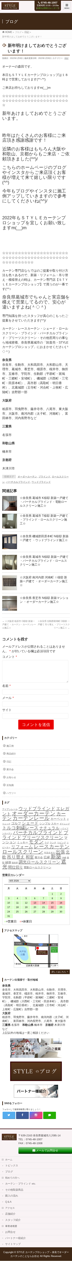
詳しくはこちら (59, 972)
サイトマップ (13, 1244)
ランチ (53, 842)
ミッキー (22, 842)
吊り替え (16, 856)
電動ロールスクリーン (37, 867)
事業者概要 (11, 1226)
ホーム (8, 1159)
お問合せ (10, 1232)
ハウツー (11, 793)
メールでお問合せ (46, 1150)
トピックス (11, 1165)
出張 (60, 851)
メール (8, 698)
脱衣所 (15, 863)
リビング (61, 842)
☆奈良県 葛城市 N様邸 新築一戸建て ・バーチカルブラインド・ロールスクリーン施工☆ (44, 560)
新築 (56, 856)
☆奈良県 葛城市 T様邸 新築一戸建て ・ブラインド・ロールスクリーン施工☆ (44, 519)
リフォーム (22, 846)
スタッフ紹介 (13, 1220)
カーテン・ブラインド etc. (20, 1183)
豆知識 (10, 785)
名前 (6, 686)
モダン (36, 841)
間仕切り (15, 867)
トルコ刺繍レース (20, 827)
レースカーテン (52, 846)
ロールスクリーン (22, 851)
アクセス (10, 1208)
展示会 (10, 769)
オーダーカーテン (27, 476)
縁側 (8, 862)
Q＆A (8, 1201)
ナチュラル (49, 828)
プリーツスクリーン (42, 837)
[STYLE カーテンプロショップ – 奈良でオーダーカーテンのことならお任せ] (10, 7)
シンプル (44, 823)
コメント (9, 657)
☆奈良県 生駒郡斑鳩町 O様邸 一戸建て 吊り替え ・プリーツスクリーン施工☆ (54, 624)
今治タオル (49, 852)
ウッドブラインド (41, 482)
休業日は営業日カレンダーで (48, 8)
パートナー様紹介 (15, 1238)
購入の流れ (11, 1195)
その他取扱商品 (14, 1189)
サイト (7, 710)
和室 (30, 857)
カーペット (58, 819)
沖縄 (64, 858)
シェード (30, 823)
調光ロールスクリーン (39, 862)
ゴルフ (16, 823)
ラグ (46, 842)
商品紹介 (11, 753)
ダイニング (65, 824)
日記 (66, 58)
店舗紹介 (10, 1213)
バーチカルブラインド (18, 482)
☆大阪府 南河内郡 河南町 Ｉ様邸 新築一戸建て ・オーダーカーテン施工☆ (44, 581)
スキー (55, 823)
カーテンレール (31, 818)
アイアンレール (10, 809)
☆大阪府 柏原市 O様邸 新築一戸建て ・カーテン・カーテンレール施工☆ (19, 624)
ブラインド (44, 476)
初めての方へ (12, 1177)
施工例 (10, 745)
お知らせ (11, 777)
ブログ (9, 1171)
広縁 (47, 857)
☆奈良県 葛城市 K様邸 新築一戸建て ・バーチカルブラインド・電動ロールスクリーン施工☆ (44, 501)
